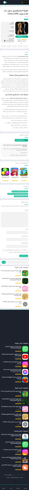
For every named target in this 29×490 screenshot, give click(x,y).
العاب (23, 8)
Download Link (20, 140)
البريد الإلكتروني (24, 236)
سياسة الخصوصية (15, 477)
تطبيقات (18, 488)
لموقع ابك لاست (8, 475)
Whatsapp (3, 46)
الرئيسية (25, 488)
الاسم (26, 229)
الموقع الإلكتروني (24, 243)
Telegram (9, 46)
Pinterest (14, 46)
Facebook (25, 46)
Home (27, 8)
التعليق (26, 210)
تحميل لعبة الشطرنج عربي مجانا (19, 191)
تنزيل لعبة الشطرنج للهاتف (21, 196)
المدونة (21, 477)
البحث (3, 262)
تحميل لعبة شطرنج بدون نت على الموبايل (17, 193)
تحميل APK (20, 36)
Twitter (20, 46)
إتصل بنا (8, 477)
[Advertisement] (14, 325)
